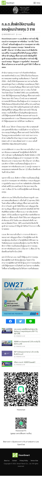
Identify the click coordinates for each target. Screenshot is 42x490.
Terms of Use (34, 460)
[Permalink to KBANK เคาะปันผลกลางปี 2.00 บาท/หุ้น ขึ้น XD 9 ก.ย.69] (7, 343)
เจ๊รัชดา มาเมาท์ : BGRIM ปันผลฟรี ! (25, 362)
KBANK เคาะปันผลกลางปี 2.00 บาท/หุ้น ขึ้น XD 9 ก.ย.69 (27, 342)
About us (6, 460)
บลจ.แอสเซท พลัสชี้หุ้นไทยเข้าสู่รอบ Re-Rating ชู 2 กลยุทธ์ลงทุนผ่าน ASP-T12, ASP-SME (26, 331)
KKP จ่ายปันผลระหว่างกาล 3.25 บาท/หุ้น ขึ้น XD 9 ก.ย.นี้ (26, 352)
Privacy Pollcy (24, 460)
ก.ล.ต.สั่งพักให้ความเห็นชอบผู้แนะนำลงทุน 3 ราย (18, 26)
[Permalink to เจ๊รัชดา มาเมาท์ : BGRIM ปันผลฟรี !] (7, 364)
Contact (14, 460)
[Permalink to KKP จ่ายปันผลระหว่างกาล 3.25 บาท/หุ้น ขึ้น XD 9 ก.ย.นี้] (7, 353)
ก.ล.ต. (20, 34)
